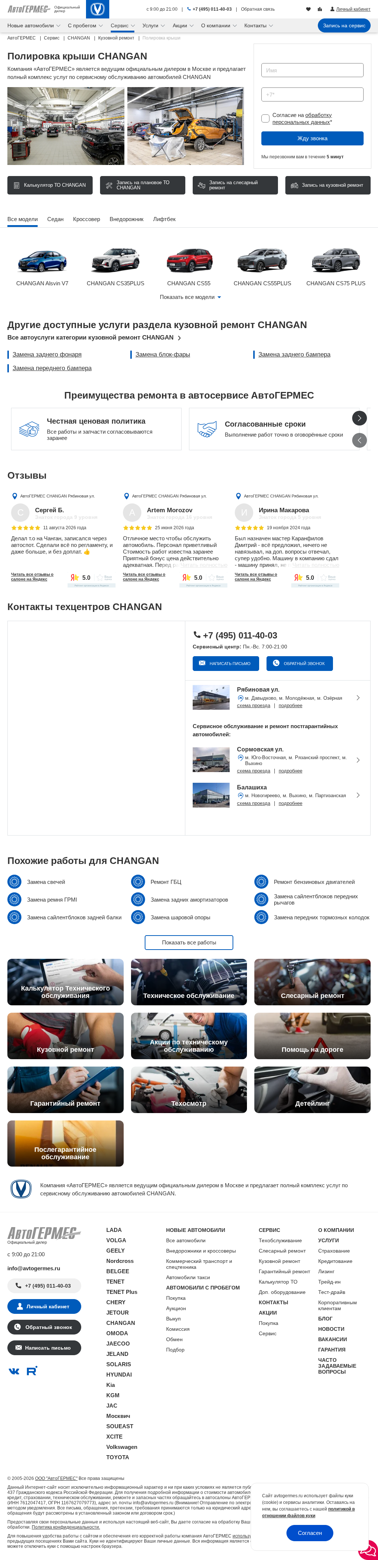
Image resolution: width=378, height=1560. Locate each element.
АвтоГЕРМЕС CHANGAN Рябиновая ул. (57, 496)
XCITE (114, 1436)
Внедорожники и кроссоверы (201, 1251)
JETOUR (117, 1312)
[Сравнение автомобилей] (320, 10)
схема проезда (253, 705)
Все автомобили (186, 1240)
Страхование (334, 1251)
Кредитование (335, 1261)
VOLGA (116, 1240)
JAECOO (118, 1343)
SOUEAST (119, 1426)
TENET (115, 1281)
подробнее (290, 705)
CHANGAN (120, 1323)
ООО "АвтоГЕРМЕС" (56, 1478)
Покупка (176, 1298)
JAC (111, 1405)
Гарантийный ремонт (284, 1271)
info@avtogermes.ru (33, 1268)
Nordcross (120, 1261)
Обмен (174, 1339)
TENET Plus (121, 1292)
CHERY (116, 1302)
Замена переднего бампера (52, 368)
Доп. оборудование (282, 1292)
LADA (114, 1230)
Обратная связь (258, 9)
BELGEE (117, 1271)
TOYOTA (117, 1457)
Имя (264, 61)
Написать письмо (230, 663)
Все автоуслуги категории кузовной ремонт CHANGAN (90, 337)
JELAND (117, 1354)
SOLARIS (118, 1364)
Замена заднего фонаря (47, 354)
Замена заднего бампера (294, 354)
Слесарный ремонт (282, 1251)
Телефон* (270, 85)
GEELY (115, 1250)
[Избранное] (309, 10)
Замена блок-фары (162, 354)
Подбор (175, 1350)
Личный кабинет (48, 1306)
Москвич (118, 1416)
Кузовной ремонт (279, 1261)
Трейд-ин (329, 1282)
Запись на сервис (344, 25)
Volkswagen (121, 1447)
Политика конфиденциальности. (66, 1527)
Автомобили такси (188, 1277)
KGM (113, 1395)
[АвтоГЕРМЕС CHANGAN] (97, 9)
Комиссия (178, 1329)
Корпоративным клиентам (337, 1305)
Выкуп (173, 1319)
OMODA (117, 1333)
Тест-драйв (331, 1292)
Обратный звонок (303, 663)
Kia (110, 1385)
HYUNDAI (119, 1374)
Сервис (267, 1333)
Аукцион (176, 1308)
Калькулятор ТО (278, 1282)
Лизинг (326, 1271)
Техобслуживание (280, 1240)
